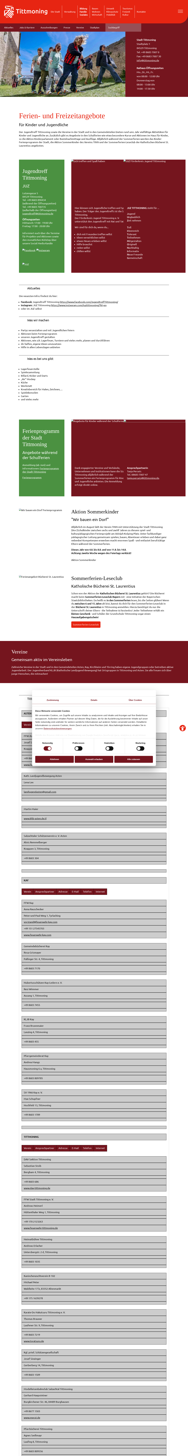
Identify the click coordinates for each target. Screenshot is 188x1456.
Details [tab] (94, 700)
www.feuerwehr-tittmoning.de (41, 1228)
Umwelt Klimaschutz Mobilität (112, 11)
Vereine (80, 27)
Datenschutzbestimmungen (58, 728)
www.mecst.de (32, 1417)
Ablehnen (54, 759)
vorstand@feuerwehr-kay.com (40, 922)
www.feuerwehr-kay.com (37, 935)
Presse (67, 27)
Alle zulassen (133, 759)
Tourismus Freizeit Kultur (127, 11)
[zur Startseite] (25, 11)
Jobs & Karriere (27, 27)
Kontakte (141, 11)
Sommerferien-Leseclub (86, 624)
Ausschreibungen (49, 27)
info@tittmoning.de (148, 60)
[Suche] (137, 27)
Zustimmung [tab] (53, 700)
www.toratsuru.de (34, 1341)
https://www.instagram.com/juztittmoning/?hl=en (79, 305)
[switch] (78, 748)
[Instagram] (43, 250)
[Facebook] (28, 250)
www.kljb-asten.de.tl (35, 818)
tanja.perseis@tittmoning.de (143, 478)
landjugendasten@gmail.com (40, 792)
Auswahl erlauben (94, 759)
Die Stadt (55, 11)
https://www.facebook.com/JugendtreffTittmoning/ (89, 302)
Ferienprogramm (32, 477)
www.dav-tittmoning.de (37, 1188)
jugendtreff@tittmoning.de (37, 213)
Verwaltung (69, 11)
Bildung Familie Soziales (84, 11)
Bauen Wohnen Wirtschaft (97, 11)
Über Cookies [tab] (135, 700)
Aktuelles (8, 27)
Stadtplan (94, 27)
